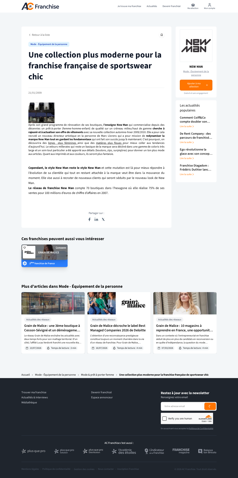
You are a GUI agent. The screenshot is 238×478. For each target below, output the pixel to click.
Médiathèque (29, 402)
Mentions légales (30, 469)
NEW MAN (196, 67)
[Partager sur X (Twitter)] (103, 219)
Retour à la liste (41, 35)
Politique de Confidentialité (201, 428)
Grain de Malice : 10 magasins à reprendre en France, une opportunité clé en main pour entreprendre (183, 330)
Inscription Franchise (128, 469)
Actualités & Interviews (34, 397)
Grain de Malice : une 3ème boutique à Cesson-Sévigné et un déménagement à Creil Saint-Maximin (52, 330)
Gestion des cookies (84, 469)
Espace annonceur (102, 397)
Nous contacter (106, 469)
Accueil (25, 375)
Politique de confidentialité (56, 469)
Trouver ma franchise (33, 392)
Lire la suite (186, 126)
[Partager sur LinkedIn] (96, 219)
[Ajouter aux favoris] (24, 247)
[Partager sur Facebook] (89, 219)
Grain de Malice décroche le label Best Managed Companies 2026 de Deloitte (118, 328)
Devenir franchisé (101, 392)
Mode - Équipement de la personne (48, 44)
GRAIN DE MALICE (48, 252)
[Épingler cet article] (161, 35)
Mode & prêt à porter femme (97, 375)
